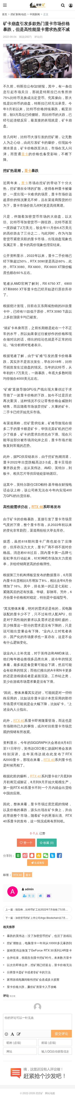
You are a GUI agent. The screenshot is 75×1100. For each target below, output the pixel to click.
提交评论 (61, 1033)
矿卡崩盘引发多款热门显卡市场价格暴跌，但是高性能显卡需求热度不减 (36, 26)
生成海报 (39, 862)
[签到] (18, 1033)
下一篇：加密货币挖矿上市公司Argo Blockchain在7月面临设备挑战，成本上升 (38, 917)
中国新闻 (35, 14)
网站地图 (50, 1093)
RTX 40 (37, 506)
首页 (4, 14)
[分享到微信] (45, 855)
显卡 (25, 153)
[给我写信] (48, 895)
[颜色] (12, 1033)
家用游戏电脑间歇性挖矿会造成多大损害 (33, 979)
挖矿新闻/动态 (18, 14)
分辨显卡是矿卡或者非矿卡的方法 (29, 972)
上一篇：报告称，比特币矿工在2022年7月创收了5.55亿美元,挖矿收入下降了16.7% (38, 909)
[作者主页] (40, 895)
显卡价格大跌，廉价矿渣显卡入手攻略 (31, 987)
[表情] (6, 1033)
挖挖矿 (37, 5)
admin (29, 889)
